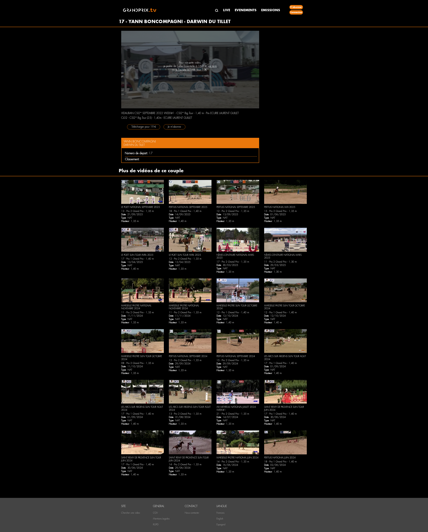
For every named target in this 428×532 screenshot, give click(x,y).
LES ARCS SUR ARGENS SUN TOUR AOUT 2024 (285, 358)
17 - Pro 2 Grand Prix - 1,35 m (233, 261)
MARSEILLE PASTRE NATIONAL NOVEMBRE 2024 (136, 307)
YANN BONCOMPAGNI (140, 141)
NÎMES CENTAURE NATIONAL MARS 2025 (235, 256)
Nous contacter (192, 512)
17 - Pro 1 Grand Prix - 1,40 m (137, 258)
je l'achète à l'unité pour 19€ (191, 69)
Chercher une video (130, 512)
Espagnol (221, 524)
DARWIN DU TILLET (134, 145)
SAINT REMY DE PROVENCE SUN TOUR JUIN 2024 (284, 408)
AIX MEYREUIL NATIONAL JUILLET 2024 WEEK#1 (236, 408)
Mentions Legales (161, 518)
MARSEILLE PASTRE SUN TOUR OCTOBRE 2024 (237, 307)
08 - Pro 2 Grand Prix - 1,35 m (137, 363)
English (220, 518)
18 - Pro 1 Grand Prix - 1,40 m (185, 211)
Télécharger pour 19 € (143, 126)
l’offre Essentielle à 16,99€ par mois (197, 66)
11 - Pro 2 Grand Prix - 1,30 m (280, 261)
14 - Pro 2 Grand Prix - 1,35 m (185, 464)
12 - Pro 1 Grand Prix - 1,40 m (233, 312)
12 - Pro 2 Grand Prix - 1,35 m (233, 211)
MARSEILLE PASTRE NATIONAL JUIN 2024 (237, 457)
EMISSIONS (270, 10)
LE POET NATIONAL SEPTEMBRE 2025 (140, 207)
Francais (220, 512)
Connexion (296, 12)
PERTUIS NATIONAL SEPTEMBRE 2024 (188, 356)
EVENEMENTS (245, 10)
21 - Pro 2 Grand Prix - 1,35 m (233, 413)
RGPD (155, 524)
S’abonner (296, 7)
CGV (155, 512)
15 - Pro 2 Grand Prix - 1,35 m (280, 211)
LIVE (226, 10)
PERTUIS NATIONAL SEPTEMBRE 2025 (188, 207)
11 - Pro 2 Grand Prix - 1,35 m (137, 312)
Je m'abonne (174, 126)
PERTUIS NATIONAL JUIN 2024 (280, 457)
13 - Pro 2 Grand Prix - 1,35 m (137, 211)
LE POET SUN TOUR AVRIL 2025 (137, 254)
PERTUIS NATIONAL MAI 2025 (279, 207)
